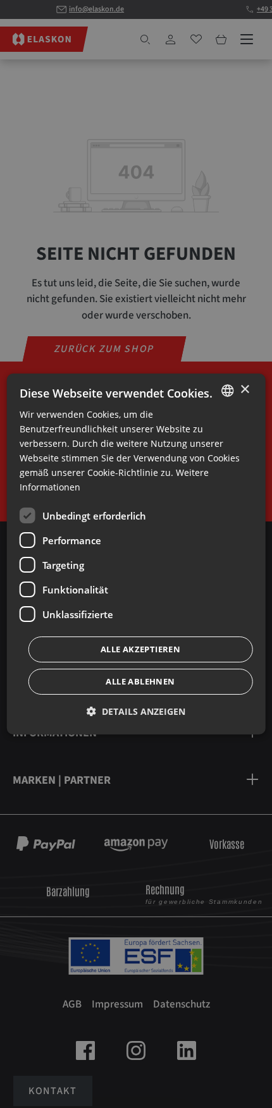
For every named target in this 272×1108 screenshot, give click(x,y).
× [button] (244, 389)
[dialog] (136, 554)
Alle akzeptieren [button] (140, 649)
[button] (136, 711)
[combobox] (227, 390)
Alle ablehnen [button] (140, 681)
